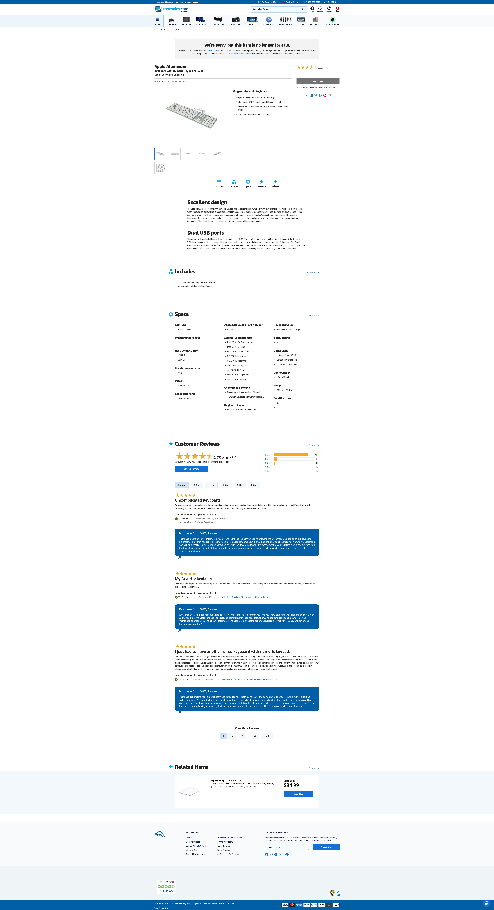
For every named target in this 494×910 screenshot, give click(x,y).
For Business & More (270, 2)
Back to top (314, 273)
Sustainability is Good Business (229, 838)
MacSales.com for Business (228, 854)
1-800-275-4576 (313, 2)
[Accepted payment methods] (310, 905)
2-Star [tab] (240, 485)
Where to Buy (191, 850)
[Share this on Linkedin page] (312, 95)
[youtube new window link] (275, 854)
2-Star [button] (267, 467)
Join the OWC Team (225, 842)
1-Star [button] (267, 471)
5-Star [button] (267, 455)
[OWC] (171, 9)
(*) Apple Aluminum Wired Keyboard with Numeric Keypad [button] (247, 597)
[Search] (304, 9)
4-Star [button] (267, 459)
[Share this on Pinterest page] (325, 95)
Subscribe (326, 847)
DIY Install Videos (193, 842)
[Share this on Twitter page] (316, 95)
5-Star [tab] (197, 485)
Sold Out (318, 81)
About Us (189, 838)
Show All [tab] (182, 485)
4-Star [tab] (211, 485)
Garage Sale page (222, 53)
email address (273, 847)
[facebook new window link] (266, 854)
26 (255, 736)
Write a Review (191, 469)
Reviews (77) (323, 68)
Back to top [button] (314, 445)
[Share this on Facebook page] (321, 95)
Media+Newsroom (224, 846)
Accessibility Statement (195, 854)
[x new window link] (280, 854)
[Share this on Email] (330, 95)
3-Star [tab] (226, 485)
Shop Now (298, 794)
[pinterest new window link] (287, 854)
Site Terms (212, 904)
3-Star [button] (267, 463)
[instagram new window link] (271, 854)
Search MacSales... (261, 9)
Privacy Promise (223, 850)
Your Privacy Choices (162, 908)
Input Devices (211, 50)
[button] (298, 794)
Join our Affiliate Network (196, 846)
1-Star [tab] (254, 485)
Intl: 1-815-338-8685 (331, 2)
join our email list (241, 53)
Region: (292, 2)
